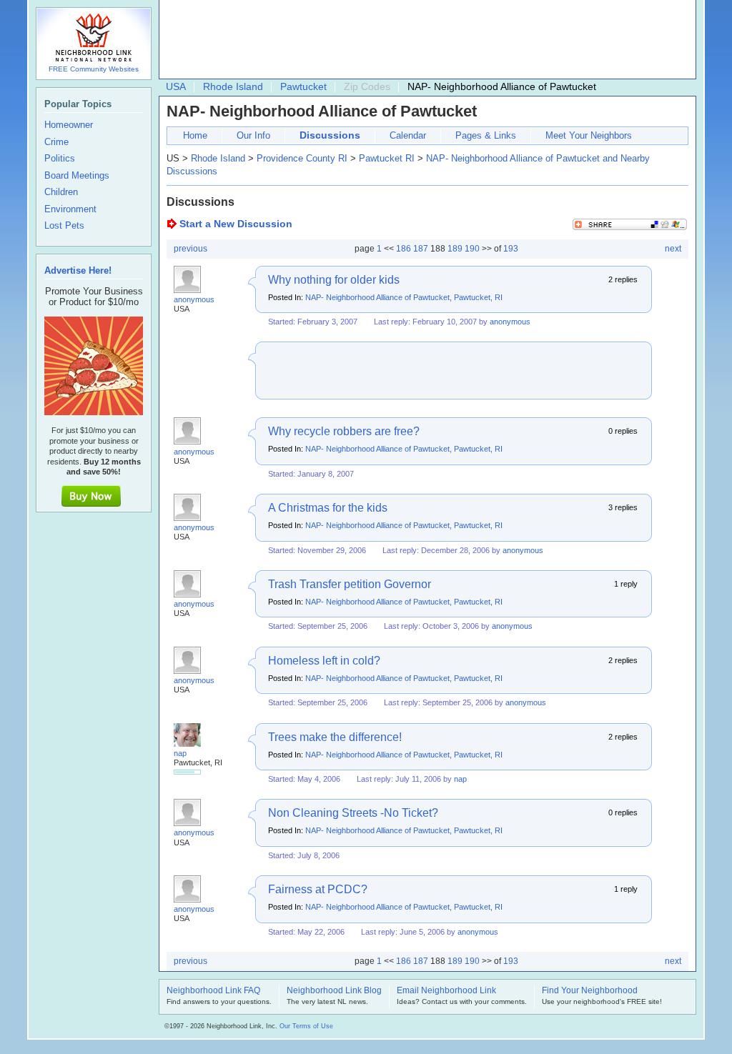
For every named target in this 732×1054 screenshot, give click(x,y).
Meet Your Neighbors (588, 135)
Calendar (408, 135)
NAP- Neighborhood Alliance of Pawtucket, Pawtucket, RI (404, 297)
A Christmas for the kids (327, 508)
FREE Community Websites (94, 69)
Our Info (253, 135)
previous (190, 249)
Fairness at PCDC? (317, 889)
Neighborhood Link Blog (334, 991)
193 (510, 249)
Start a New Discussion (235, 223)
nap (180, 753)
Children (61, 192)
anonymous (194, 299)
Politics (59, 159)
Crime (56, 142)
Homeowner (68, 125)
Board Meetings (76, 176)
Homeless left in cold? (324, 661)
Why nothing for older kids (334, 280)
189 (455, 249)
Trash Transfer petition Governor (349, 584)
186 (403, 249)
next (673, 249)
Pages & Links (485, 135)
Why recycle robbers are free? (344, 431)
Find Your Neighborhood (590, 991)
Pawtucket (303, 86)
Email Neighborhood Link (446, 991)
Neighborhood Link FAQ (213, 991)
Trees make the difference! (335, 737)
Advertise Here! (78, 270)
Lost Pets (64, 226)
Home (195, 135)
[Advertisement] (424, 40)
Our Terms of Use (306, 1026)
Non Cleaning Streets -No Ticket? (353, 813)
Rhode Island (233, 86)
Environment (70, 209)
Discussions (330, 135)
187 (420, 249)
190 (472, 249)
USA (176, 86)
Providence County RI (302, 158)
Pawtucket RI (387, 158)
